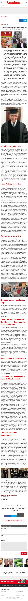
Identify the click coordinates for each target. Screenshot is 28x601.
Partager (21, 20)
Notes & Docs (17, 6)
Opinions (20, 585)
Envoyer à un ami (10, 505)
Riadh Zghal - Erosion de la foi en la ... (8, 572)
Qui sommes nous (3, 594)
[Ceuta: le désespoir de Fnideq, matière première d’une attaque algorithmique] (6, 562)
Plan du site (17, 592)
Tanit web (21, 598)
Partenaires (4, 585)
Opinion (11, 6)
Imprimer (21, 505)
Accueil (2, 16)
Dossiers (8, 585)
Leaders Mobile (3, 595)
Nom (2, 531)
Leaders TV (11, 585)
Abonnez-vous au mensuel (20, 595)
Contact (17, 594)
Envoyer (24, 553)
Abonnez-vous (21, 515)
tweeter (25, 20)
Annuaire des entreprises (19, 591)
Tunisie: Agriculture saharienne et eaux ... (20, 572)
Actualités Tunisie (3, 591)
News (6, 16)
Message (3, 540)
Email (2, 535)
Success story (16, 585)
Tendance (23, 585)
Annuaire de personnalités (5, 592)
